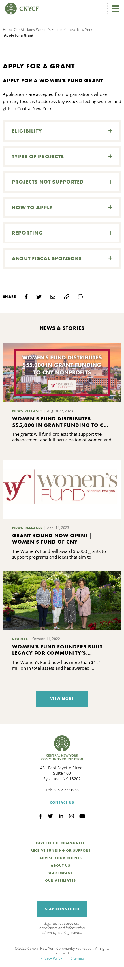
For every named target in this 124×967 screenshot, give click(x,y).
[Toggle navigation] (115, 8)
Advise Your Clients (60, 858)
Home (8, 29)
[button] (62, 131)
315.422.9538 (66, 790)
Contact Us (62, 802)
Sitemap (77, 958)
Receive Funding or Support (61, 850)
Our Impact (60, 873)
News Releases (27, 411)
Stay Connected (62, 909)
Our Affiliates (24, 29)
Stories (20, 639)
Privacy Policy (51, 958)
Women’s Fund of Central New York (64, 29)
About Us (60, 865)
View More (62, 698)
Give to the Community (60, 843)
